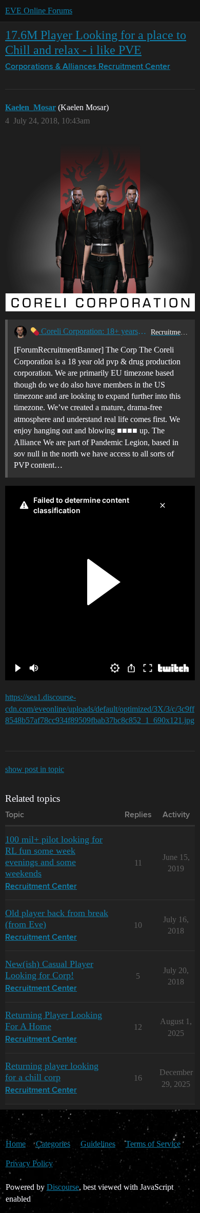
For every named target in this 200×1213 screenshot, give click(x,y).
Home (16, 1143)
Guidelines (98, 1143)
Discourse (63, 1187)
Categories (53, 1143)
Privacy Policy (29, 1163)
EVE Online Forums (38, 10)
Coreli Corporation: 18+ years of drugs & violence (93, 331)
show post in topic (34, 769)
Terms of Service (153, 1143)
